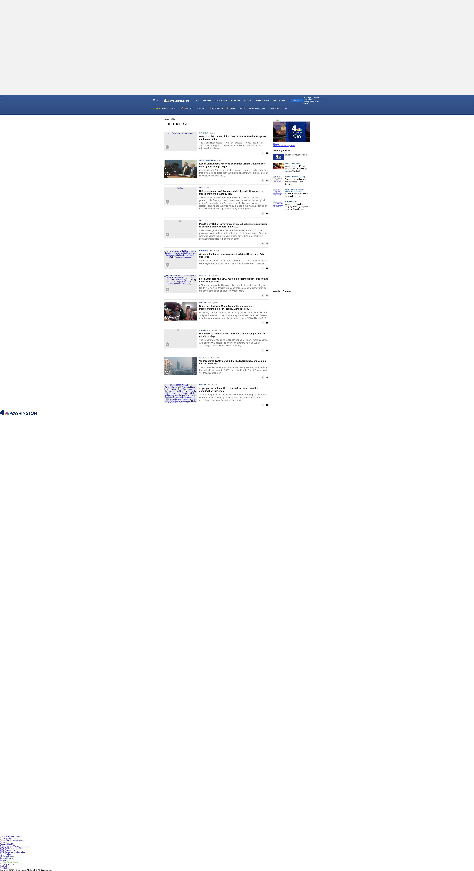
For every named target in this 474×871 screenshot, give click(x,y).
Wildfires (203, 357)
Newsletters (279, 101)
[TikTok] (154, 729)
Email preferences (311, 101)
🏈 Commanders (187, 108)
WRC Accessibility (7, 850)
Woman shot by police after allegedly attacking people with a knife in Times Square (297, 206)
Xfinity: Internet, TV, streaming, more (14, 846)
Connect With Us (6, 844)
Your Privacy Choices (10, 862)
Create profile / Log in (312, 97)
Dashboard (308, 99)
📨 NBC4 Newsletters (257, 108)
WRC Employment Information (12, 852)
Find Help (241, 108)
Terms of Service (6, 858)
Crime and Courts (207, 160)
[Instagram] (154, 625)
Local (197, 101)
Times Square (291, 202)
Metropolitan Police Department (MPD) (294, 190)
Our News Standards (8, 838)
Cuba (201, 187)
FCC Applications (7, 856)
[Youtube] (154, 834)
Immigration (204, 330)
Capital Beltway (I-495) (295, 177)
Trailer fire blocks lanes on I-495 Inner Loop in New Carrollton (296, 181)
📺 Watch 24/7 (273, 108)
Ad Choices (4, 868)
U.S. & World (221, 101)
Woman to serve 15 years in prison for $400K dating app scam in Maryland (296, 168)
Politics (247, 101)
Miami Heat (203, 133)
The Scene (235, 101)
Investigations (262, 101)
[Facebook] (154, 520)
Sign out (306, 103)
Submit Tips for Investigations (11, 840)
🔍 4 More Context (216, 108)
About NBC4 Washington (10, 836)
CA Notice (4, 866)
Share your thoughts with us (296, 155)
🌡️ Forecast (201, 108)
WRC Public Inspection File (11, 848)
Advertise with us (7, 864)
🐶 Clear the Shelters (169, 108)
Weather (207, 101)
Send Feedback (6, 854)
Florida (202, 275)
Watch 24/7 (297, 100)
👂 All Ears (231, 108)
